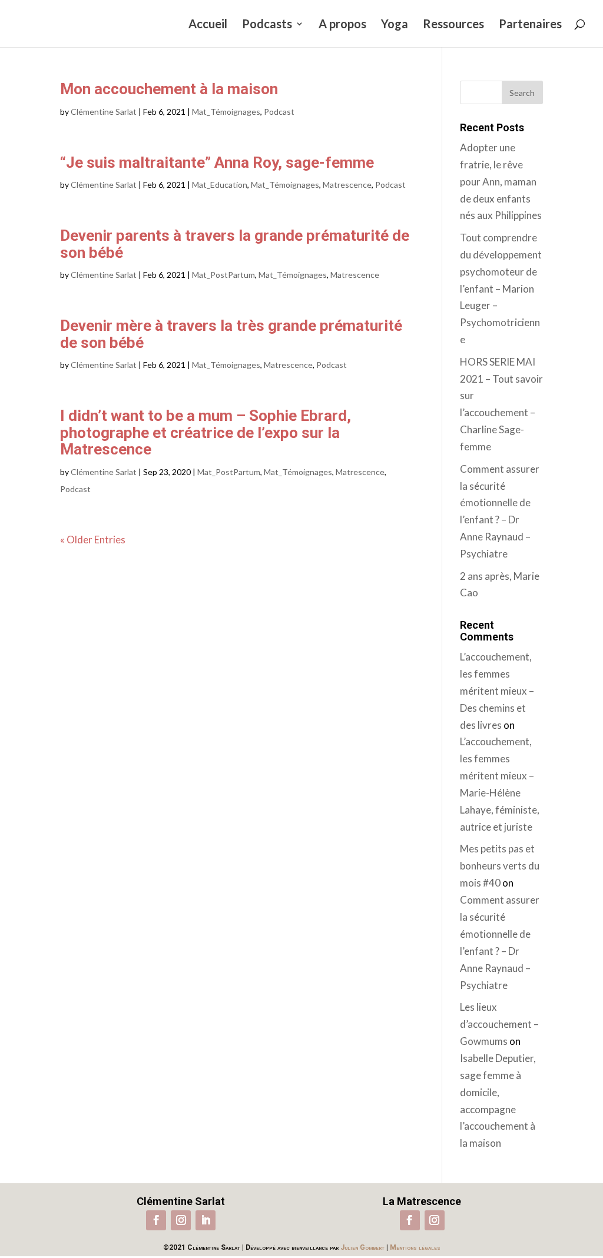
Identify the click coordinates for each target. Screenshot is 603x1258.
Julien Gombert (362, 1247)
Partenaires (530, 25)
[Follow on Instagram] (181, 1220)
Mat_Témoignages (226, 112)
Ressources (453, 25)
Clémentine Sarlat (104, 112)
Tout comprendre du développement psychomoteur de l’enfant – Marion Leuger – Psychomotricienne (501, 288)
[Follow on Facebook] (156, 1220)
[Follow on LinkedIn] (206, 1220)
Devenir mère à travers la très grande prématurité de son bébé (231, 334)
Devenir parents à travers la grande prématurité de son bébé (234, 244)
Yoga (394, 25)
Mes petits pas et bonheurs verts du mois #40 (499, 865)
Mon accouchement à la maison (169, 89)
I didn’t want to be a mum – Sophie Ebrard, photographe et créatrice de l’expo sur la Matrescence (205, 432)
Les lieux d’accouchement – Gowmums (499, 1024)
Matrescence (347, 185)
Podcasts (267, 25)
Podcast (279, 112)
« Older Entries (92, 539)
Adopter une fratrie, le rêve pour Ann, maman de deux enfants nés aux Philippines (501, 181)
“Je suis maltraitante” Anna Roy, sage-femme (217, 162)
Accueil (207, 25)
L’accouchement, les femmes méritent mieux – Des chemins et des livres (497, 690)
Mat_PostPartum (223, 275)
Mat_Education (219, 185)
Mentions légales (415, 1247)
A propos (342, 25)
